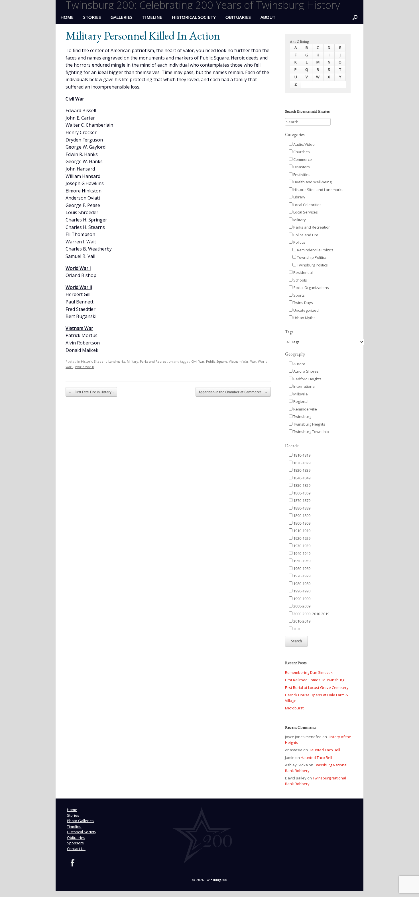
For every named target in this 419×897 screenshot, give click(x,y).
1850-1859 (301, 485)
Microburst (294, 708)
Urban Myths (304, 317)
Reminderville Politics (314, 250)
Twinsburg (301, 416)
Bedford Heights (307, 378)
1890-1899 (301, 515)
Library (298, 197)
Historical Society (194, 17)
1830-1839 (301, 470)
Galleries (122, 17)
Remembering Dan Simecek (309, 672)
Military (132, 361)
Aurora (298, 363)
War (253, 361)
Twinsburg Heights (308, 424)
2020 (296, 628)
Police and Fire (305, 234)
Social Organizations (310, 287)
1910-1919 (301, 530)
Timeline (152, 17)
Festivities (301, 174)
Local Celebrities (307, 204)
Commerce (302, 159)
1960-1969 (301, 568)
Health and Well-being (311, 181)
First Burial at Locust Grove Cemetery (317, 687)
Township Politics (311, 257)
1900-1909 (301, 523)
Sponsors (75, 842)
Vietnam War (239, 361)
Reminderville (304, 409)
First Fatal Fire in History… (91, 392)
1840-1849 (301, 478)
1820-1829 (301, 462)
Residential (302, 272)
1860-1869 (301, 493)
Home (72, 809)
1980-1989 (301, 583)
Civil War (197, 361)
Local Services (305, 212)
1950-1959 (301, 560)
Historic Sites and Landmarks (103, 361)
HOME (67, 17)
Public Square (216, 361)
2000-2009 (301, 606)
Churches (301, 151)
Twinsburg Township (310, 431)
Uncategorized (305, 310)
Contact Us (76, 848)
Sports (298, 295)
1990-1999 (301, 598)
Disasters (301, 166)
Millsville (300, 394)
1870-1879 (301, 500)
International (304, 386)
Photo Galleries (80, 820)
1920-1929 (301, 538)
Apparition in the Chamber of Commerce (233, 392)
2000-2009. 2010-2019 (310, 613)
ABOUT (268, 17)
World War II (84, 367)
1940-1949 (301, 553)
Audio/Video (303, 144)
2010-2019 (301, 621)
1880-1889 (301, 508)
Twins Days (302, 302)
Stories (92, 17)
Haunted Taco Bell (324, 749)
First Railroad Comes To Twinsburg (314, 679)
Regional (300, 401)
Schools (299, 280)
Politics (298, 242)
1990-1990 (301, 591)
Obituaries (238, 17)
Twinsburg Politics (312, 265)
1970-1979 (301, 575)
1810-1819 (301, 455)
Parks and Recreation (156, 361)
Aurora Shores (305, 371)
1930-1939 (301, 545)
